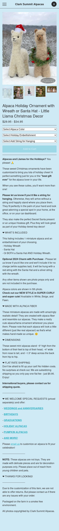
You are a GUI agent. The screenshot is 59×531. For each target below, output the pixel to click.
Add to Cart (29, 149)
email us (15, 444)
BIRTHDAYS (11, 414)
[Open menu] (5, 4)
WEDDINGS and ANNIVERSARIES (23, 408)
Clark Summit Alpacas (29, 4)
